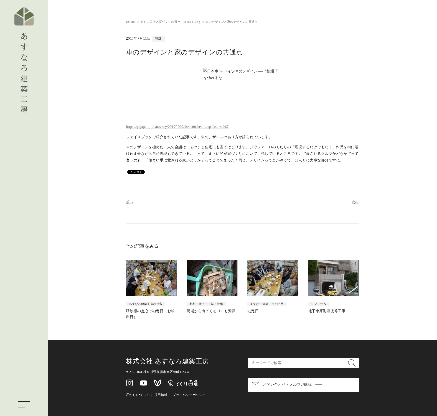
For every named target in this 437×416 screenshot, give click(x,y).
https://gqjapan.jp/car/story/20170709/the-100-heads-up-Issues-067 (177, 127)
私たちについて (137, 395)
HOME (130, 21)
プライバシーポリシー (189, 395)
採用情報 (161, 395)
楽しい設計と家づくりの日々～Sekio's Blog (170, 21)
